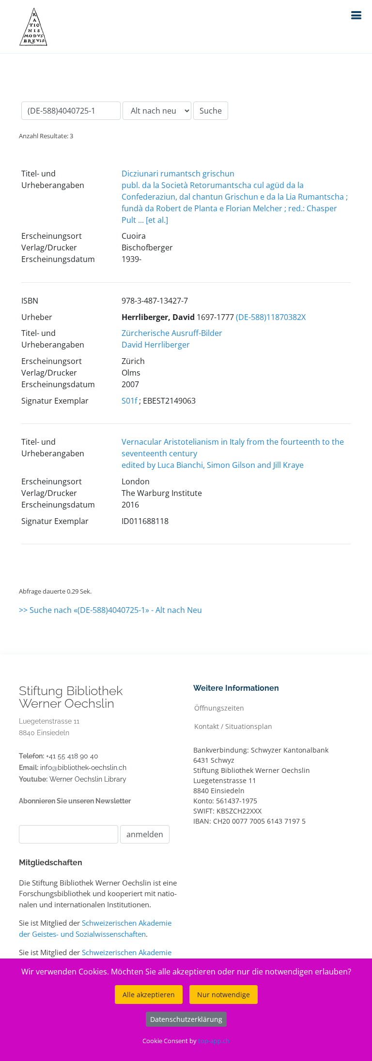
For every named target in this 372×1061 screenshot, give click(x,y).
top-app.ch (214, 1040)
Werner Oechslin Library (87, 779)
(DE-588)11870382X (271, 317)
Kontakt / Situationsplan (233, 726)
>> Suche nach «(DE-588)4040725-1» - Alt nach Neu (110, 610)
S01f (129, 400)
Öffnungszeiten (219, 707)
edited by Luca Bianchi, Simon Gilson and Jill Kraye (213, 465)
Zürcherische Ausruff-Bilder (172, 333)
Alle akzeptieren (149, 994)
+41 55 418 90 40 (72, 756)
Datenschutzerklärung (186, 1019)
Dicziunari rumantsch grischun (178, 173)
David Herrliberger (156, 344)
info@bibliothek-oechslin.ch (83, 767)
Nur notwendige (223, 994)
